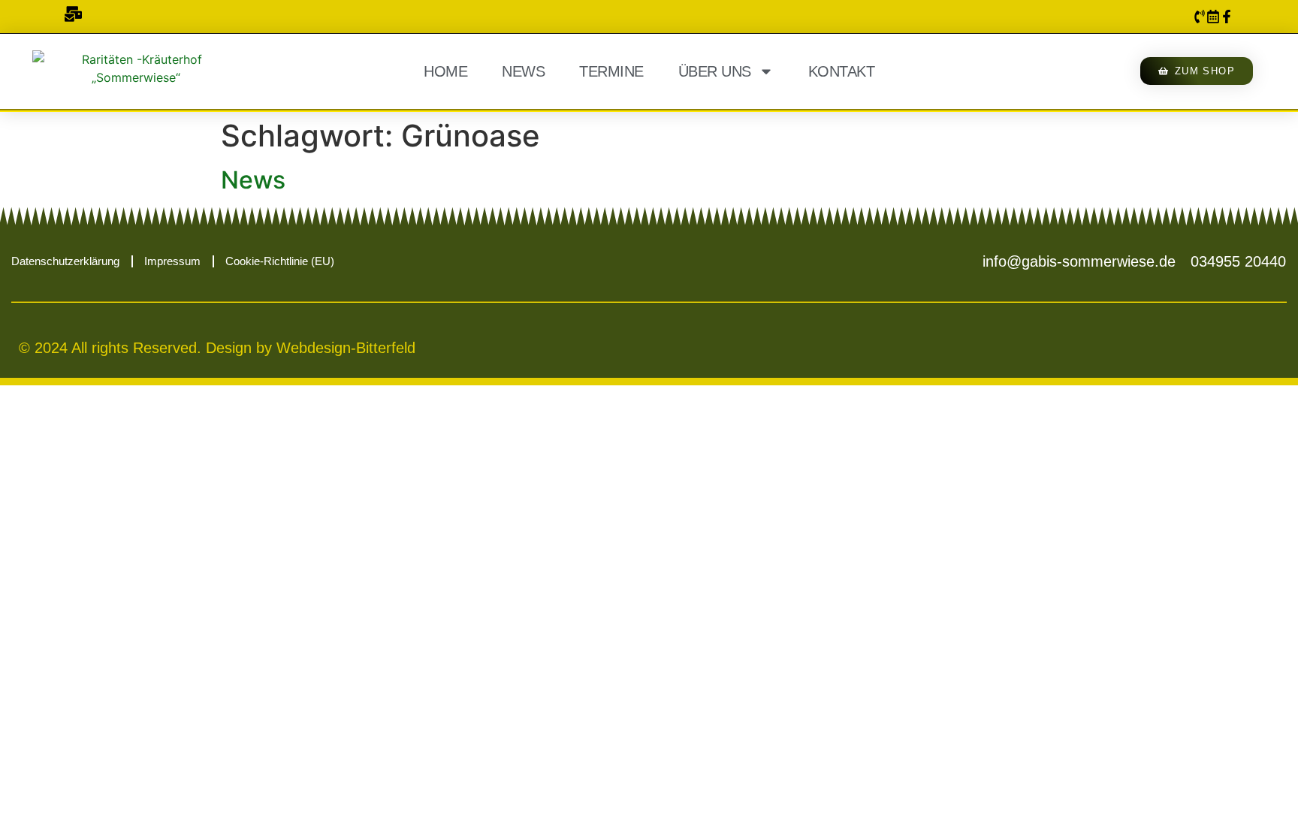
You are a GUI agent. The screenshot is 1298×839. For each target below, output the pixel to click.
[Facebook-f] (1226, 16)
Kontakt (841, 71)
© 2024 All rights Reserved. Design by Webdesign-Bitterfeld (217, 348)
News (523, 71)
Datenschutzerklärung (65, 261)
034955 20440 (1238, 261)
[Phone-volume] (1199, 16)
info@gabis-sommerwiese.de (1079, 261)
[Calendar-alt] (1213, 16)
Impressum (172, 261)
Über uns (714, 71)
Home (445, 71)
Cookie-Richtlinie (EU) (279, 261)
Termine (611, 71)
